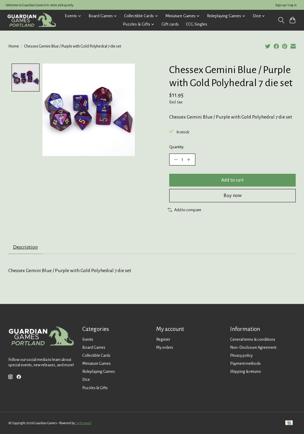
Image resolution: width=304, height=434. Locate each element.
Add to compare (187, 210)
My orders (164, 347)
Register (163, 339)
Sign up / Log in (286, 5)
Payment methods (245, 363)
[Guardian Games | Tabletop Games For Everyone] (31, 20)
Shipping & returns (245, 371)
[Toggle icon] (281, 20)
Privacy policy (241, 355)
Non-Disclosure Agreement (253, 347)
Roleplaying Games (98, 371)
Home (13, 46)
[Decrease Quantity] (176, 159)
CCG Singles (196, 24)
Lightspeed (83, 423)
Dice (86, 379)
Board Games (93, 347)
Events (87, 339)
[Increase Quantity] (188, 159)
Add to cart (232, 180)
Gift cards (170, 24)
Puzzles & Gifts (95, 388)
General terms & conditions (252, 339)
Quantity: (176, 147)
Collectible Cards (96, 355)
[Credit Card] (289, 423)
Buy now (233, 195)
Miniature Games (96, 363)
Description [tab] (25, 247)
